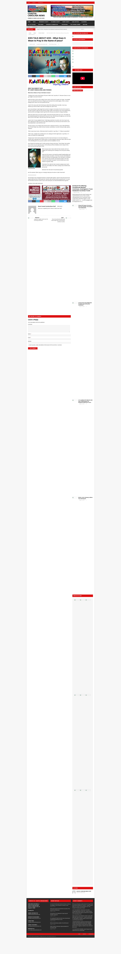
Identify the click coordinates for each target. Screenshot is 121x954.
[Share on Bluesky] (65, 76)
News (34, 21)
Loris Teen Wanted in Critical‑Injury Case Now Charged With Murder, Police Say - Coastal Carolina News (82, 911)
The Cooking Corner (75, 24)
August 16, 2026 (76, 192)
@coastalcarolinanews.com (35, 918)
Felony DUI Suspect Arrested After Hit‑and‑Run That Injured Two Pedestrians (85, 206)
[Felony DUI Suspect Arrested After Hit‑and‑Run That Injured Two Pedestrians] (74, 252)
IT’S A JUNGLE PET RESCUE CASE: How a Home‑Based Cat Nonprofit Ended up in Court (85, 401)
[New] (93, 3)
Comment (30, 324)
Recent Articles (77, 87)
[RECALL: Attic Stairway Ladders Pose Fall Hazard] (74, 544)
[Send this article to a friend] (46, 76)
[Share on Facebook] (30, 76)
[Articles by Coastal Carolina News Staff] (73, 892)
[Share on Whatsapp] (53, 76)
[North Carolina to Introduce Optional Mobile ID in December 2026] (88, 741)
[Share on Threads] (69, 76)
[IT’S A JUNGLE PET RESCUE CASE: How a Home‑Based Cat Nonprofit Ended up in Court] (74, 447)
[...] (81, 201)
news (29, 922)
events (29, 926)
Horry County (65, 21)
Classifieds (84, 21)
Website (29, 341)
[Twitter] (91, 3)
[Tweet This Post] (34, 76)
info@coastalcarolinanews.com (34, 914)
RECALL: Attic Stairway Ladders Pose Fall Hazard (85, 498)
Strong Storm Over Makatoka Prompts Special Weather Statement (85, 304)
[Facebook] (88, 3)
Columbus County (55, 21)
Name (29, 333)
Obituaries (40, 24)
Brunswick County (43, 21)
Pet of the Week (32, 24)
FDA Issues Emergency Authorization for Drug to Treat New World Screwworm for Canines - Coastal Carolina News (82, 905)
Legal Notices (75, 21)
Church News (51, 44)
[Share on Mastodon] (57, 76)
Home (29, 2)
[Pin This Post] (42, 76)
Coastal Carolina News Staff (42, 44)
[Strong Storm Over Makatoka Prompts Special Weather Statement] (74, 349)
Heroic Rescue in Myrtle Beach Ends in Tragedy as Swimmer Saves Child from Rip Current (82, 926)
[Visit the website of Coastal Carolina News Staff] (38, 210)
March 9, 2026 (32, 44)
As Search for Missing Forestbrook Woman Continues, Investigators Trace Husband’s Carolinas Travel (82, 188)
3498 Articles (59, 206)
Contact (34, 2)
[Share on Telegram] (61, 76)
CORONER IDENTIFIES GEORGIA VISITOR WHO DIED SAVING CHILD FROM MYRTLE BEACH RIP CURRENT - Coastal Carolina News (81, 923)
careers (29, 929)
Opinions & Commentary (52, 24)
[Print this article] (49, 76)
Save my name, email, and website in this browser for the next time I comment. (45, 345)
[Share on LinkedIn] (38, 76)
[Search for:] (86, 29)
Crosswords (40, 2)
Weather (85, 24)
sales (29, 918)
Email (29, 337)
